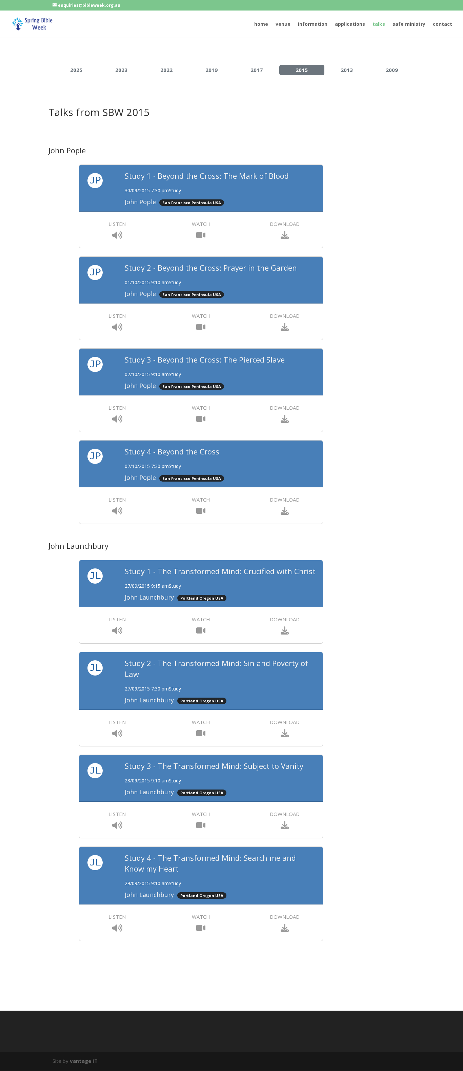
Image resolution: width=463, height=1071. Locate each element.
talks (379, 24)
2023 (121, 69)
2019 (211, 69)
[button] (117, 236)
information (312, 24)
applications (350, 24)
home (261, 24)
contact (442, 24)
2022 (166, 69)
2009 (392, 69)
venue (283, 24)
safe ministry (408, 24)
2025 (76, 69)
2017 (256, 69)
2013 (347, 69)
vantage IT (84, 1060)
